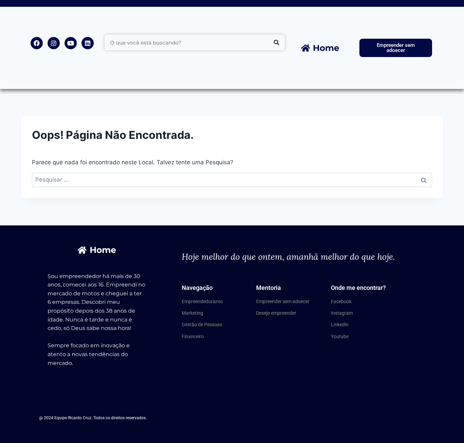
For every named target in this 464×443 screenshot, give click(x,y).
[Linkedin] (88, 43)
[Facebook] (37, 43)
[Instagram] (54, 43)
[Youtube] (71, 43)
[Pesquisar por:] (232, 179)
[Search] (276, 42)
